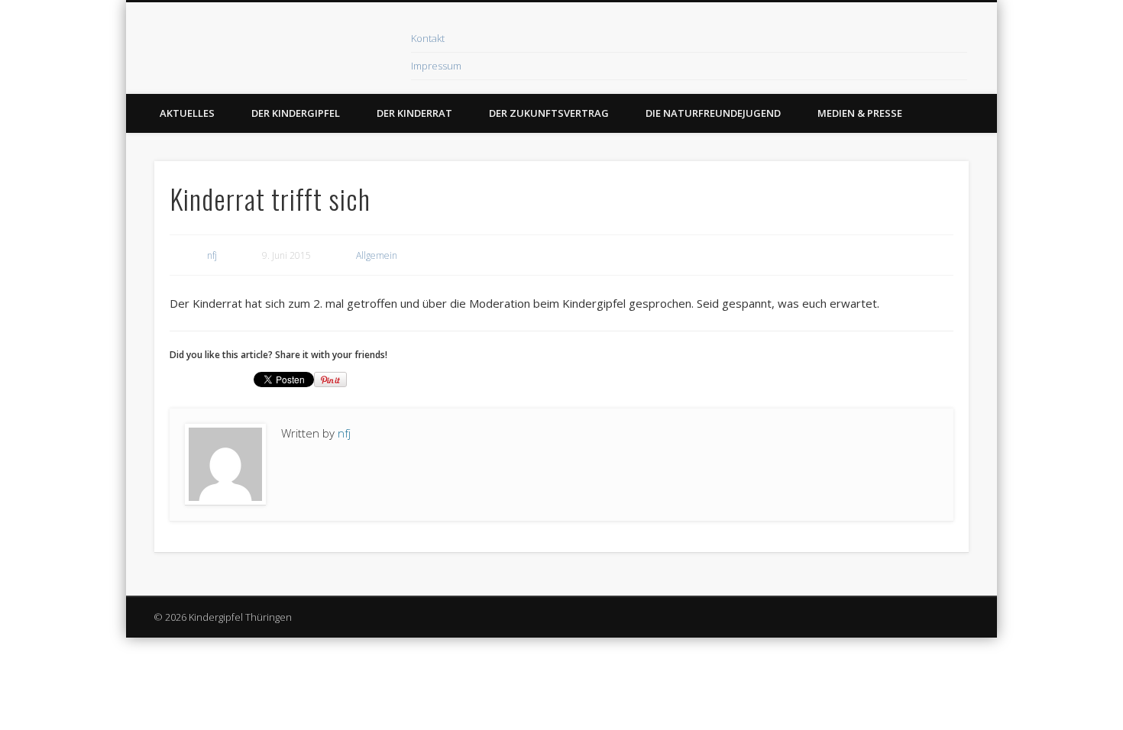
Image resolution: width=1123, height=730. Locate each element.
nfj (212, 255)
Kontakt (428, 38)
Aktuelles (187, 113)
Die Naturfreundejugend (713, 113)
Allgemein (376, 255)
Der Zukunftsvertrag (549, 113)
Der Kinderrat (414, 113)
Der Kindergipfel (295, 113)
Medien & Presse (859, 113)
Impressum (436, 66)
